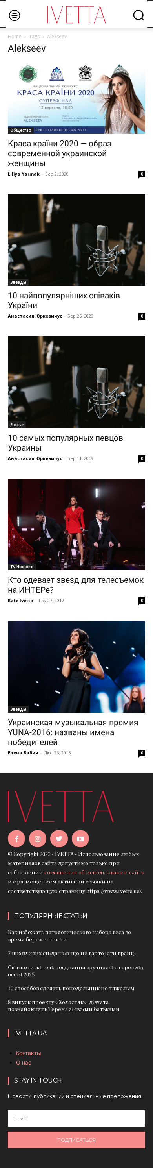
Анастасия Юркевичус (35, 316)
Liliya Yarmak (24, 174)
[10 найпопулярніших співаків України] (76, 240)
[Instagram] (37, 838)
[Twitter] (58, 838)
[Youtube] (80, 838)
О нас (23, 1062)
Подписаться (76, 1140)
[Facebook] (16, 838)
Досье (17, 424)
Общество (20, 130)
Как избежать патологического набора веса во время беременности (69, 935)
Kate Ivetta (20, 600)
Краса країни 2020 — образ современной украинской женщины (59, 153)
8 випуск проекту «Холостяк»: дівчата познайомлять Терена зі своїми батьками (64, 1005)
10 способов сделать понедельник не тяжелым (71, 988)
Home (15, 36)
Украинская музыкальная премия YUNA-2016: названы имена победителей (73, 732)
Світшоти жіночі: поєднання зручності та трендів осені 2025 (75, 970)
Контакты (28, 1053)
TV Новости (22, 566)
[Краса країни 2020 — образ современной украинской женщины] (76, 98)
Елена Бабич (23, 753)
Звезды (18, 282)
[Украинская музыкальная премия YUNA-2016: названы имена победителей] (76, 666)
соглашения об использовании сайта (94, 872)
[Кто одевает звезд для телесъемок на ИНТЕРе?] (76, 525)
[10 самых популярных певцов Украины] (76, 382)
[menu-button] (14, 15)
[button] (138, 15)
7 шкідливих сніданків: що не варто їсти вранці (72, 953)
